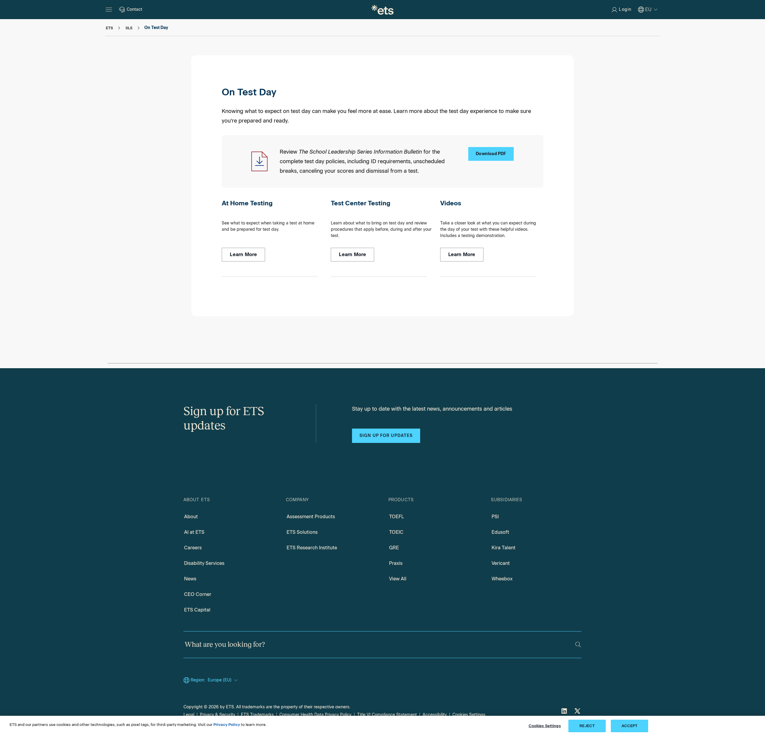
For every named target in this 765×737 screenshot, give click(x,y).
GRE (394, 548)
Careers (193, 548)
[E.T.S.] (382, 9)
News (190, 579)
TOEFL (396, 516)
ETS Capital (197, 610)
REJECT (587, 726)
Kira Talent (503, 548)
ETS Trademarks (257, 714)
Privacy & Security (217, 714)
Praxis (396, 563)
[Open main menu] (108, 9)
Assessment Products (311, 516)
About (191, 516)
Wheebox (502, 579)
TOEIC (396, 532)
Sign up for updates (386, 435)
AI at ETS (194, 532)
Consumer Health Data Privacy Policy (315, 714)
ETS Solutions (302, 532)
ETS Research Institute (312, 548)
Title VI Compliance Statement (387, 714)
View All (397, 579)
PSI (495, 516)
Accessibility (435, 714)
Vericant (501, 563)
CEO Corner (197, 594)
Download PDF (491, 153)
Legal (188, 714)
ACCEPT (630, 726)
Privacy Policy (226, 724)
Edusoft (500, 532)
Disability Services (204, 563)
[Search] (578, 644)
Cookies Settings (468, 714)
